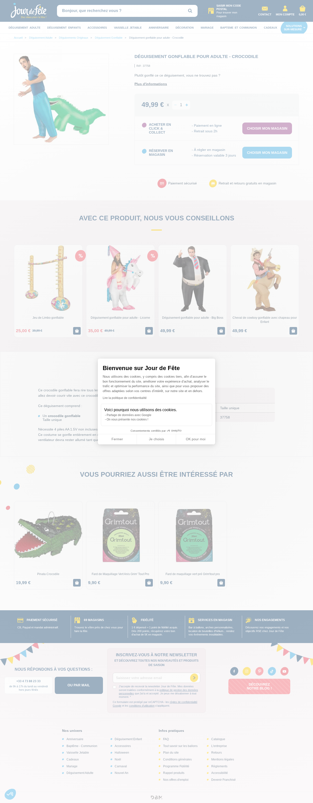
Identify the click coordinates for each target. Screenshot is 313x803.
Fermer (117, 439)
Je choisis (156, 439)
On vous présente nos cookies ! (127, 419)
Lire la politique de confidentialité (125, 398)
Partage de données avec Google (129, 415)
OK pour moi (195, 439)
